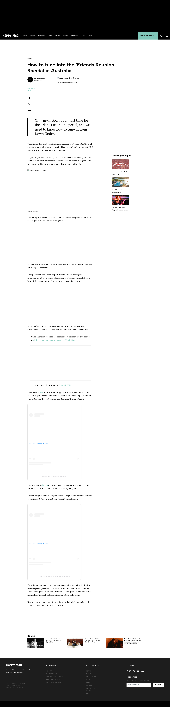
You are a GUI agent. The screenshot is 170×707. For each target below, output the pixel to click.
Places (57, 35)
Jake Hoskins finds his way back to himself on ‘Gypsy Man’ (53, 640)
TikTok (153, 704)
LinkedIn (159, 704)
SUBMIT (148, 35)
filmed (45, 485)
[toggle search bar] (161, 36)
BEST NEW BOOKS (53, 682)
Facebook (132, 704)
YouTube (139, 704)
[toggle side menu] (167, 36)
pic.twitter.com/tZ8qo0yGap (62, 340)
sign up (158, 685)
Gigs (50, 35)
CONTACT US (51, 674)
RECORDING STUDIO (54, 677)
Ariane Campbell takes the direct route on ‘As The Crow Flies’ (92, 640)
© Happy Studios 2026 (12, 704)
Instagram (147, 704)
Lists (83, 35)
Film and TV (31, 88)
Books (65, 35)
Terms (32, 704)
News (25, 35)
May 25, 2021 (65, 385)
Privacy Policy (25, 704)
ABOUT (49, 671)
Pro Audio (74, 35)
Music (32, 35)
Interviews (41, 35)
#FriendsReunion (40, 340)
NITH (90, 35)
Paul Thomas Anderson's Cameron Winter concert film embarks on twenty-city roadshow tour (132, 641)
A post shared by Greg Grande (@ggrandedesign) (54, 576)
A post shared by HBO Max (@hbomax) (54, 476)
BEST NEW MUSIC (53, 679)
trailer (41, 392)
